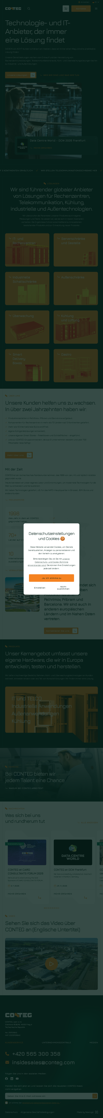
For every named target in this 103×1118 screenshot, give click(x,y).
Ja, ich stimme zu (51, 578)
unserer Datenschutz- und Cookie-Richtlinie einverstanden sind (49, 562)
